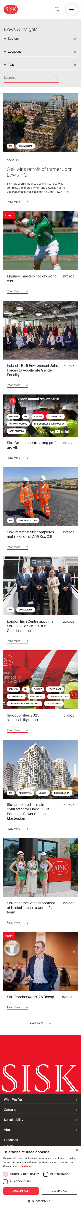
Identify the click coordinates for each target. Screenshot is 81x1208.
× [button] (76, 1150)
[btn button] (57, 9)
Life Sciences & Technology (49, 424)
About (8, 1130)
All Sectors (11, 39)
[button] (71, 9)
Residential (36, 696)
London (43, 793)
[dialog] (40, 1177)
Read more (26, 1166)
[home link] (11, 9)
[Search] (55, 77)
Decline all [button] (59, 1190)
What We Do (13, 1100)
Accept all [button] (21, 1190)
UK (10, 146)
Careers (10, 1110)
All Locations (12, 51)
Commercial (25, 146)
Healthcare (55, 689)
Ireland (13, 416)
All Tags (9, 64)
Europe (38, 416)
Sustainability (13, 1120)
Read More (13, 202)
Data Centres (16, 431)
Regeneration (61, 793)
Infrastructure (18, 424)
